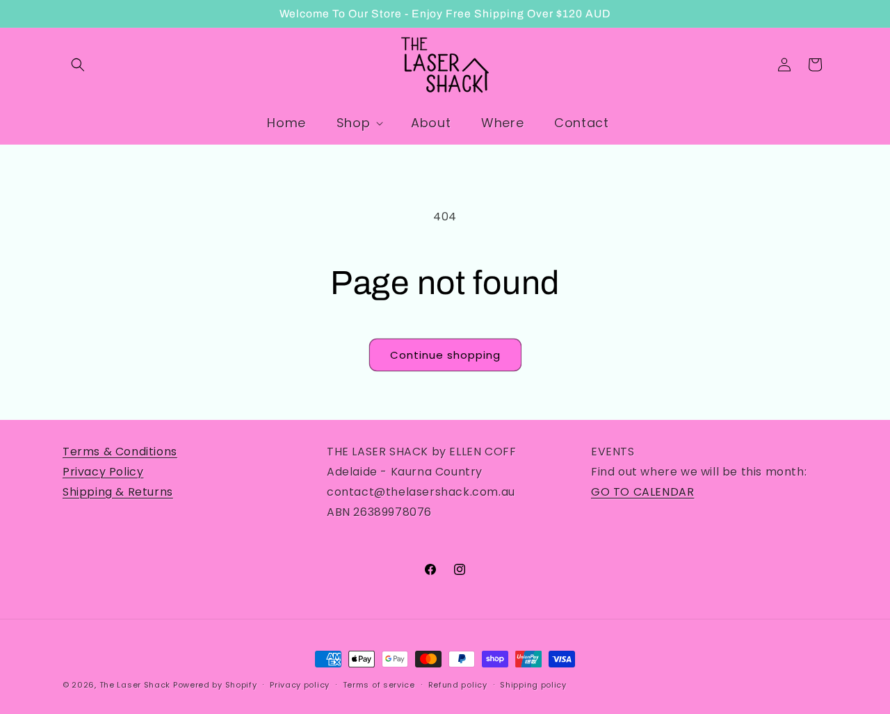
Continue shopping (445, 355)
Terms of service (379, 684)
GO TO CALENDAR (642, 492)
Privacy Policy (103, 472)
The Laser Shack (135, 684)
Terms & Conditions (120, 452)
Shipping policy (533, 684)
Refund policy (457, 684)
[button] (78, 64)
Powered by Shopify (215, 684)
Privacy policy (300, 684)
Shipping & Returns (118, 492)
